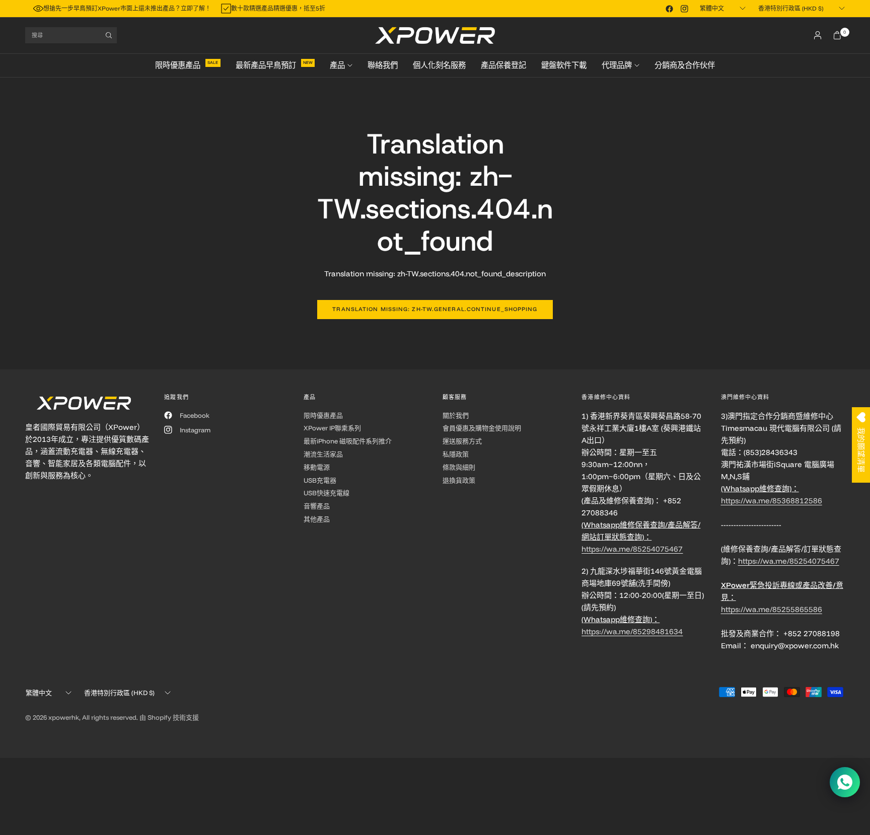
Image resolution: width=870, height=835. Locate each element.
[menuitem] (191, 65)
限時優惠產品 (177, 65)
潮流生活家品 (323, 454)
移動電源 (317, 467)
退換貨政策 (459, 480)
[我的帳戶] (818, 35)
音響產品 (317, 506)
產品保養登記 (503, 65)
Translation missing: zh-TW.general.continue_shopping (434, 309)
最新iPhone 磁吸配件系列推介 (348, 441)
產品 (337, 65)
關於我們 (456, 415)
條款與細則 (459, 467)
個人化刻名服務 (439, 65)
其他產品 (317, 519)
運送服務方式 (462, 441)
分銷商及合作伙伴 (685, 65)
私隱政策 (456, 454)
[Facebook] (669, 8)
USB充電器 (320, 480)
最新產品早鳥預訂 (266, 65)
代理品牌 (617, 65)
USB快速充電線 (326, 493)
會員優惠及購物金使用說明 (482, 428)
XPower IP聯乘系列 (332, 428)
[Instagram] (684, 8)
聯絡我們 (383, 65)
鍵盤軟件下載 (564, 65)
